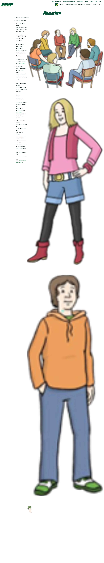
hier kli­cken (21, 63)
